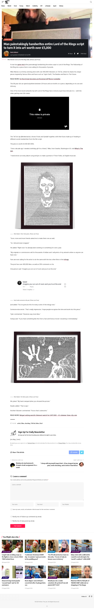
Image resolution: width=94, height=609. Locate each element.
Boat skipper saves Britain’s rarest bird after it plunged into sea (35, 583)
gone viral (21, 64)
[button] (3, 2)
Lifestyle (28, 551)
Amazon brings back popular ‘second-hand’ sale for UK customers (11, 583)
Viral (41, 423)
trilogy (66, 259)
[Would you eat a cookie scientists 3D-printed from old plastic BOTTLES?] (58, 572)
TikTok (33, 423)
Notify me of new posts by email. (23, 521)
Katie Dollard (14, 52)
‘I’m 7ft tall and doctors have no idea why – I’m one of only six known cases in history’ (58, 557)
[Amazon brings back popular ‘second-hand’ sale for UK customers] (12, 572)
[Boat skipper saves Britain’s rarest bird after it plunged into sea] (35, 572)
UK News (5, 577)
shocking (27, 423)
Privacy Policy (61, 443)
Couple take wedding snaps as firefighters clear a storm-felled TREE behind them (12, 557)
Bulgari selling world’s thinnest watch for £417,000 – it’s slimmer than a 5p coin (48, 415)
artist (19, 423)
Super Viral (8, 39)
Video (37, 423)
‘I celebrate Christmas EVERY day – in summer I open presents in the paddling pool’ (35, 557)
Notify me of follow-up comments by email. (27, 517)
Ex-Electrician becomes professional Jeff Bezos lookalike (40, 79)
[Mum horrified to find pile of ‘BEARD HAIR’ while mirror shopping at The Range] (81, 572)
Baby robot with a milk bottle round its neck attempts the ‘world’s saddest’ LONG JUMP (80, 557)
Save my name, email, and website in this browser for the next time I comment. (34, 509)
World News (6, 551)
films (22, 423)
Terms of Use (31, 443)
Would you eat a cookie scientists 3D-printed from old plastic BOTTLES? (58, 583)
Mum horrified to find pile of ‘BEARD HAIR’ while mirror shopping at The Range (80, 583)
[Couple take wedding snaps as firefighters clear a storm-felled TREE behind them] (12, 546)
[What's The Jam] (8, 2)
